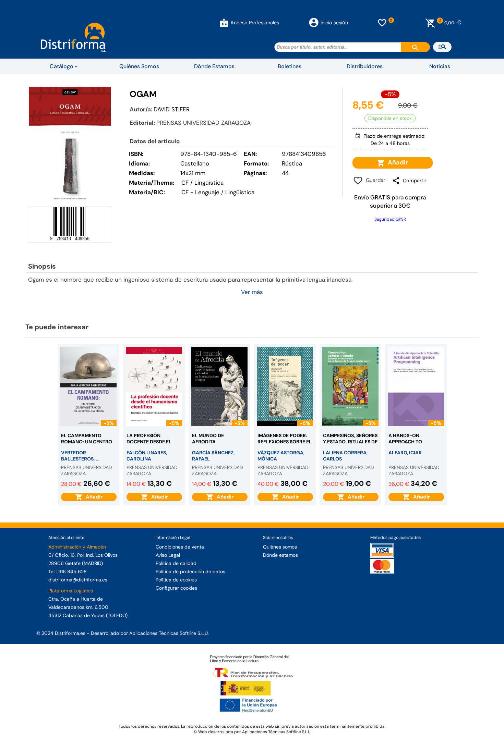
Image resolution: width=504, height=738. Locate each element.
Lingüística (239, 192)
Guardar (374, 180)
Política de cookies (176, 580)
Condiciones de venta (180, 547)
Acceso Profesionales (254, 23)
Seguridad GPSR (390, 219)
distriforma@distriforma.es (77, 580)
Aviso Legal (168, 555)
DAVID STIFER (172, 109)
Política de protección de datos (190, 571)
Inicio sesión (334, 23)
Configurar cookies (176, 588)
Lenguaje (207, 192)
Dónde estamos (280, 555)
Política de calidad (176, 563)
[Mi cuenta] (224, 23)
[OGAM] (70, 146)
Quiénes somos (280, 547)
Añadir (396, 162)
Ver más (252, 292)
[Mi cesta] (430, 23)
